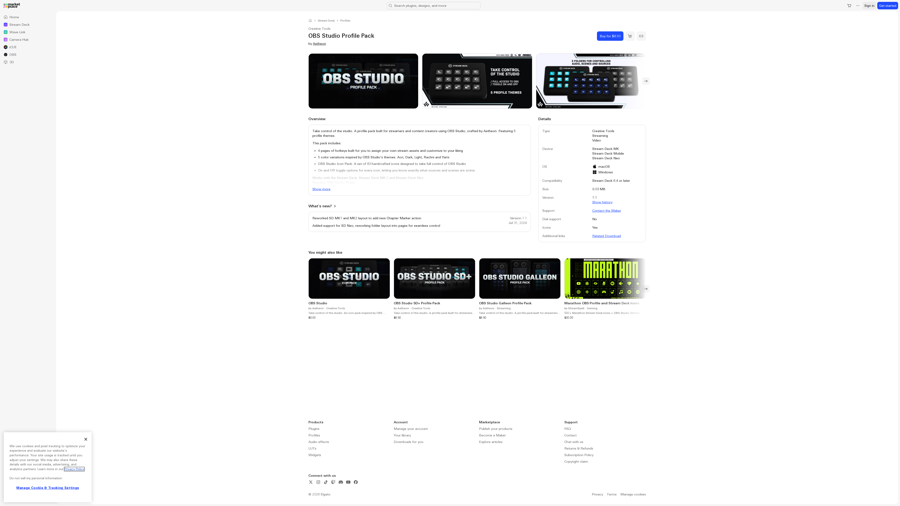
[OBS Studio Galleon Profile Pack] (520, 289)
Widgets (314, 455)
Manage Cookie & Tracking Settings (47, 488)
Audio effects (318, 442)
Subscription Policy (578, 455)
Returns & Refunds (578, 448)
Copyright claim (576, 461)
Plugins (313, 429)
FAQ (567, 429)
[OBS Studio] (349, 289)
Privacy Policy (74, 469)
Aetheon (319, 43)
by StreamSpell (574, 308)
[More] (858, 5)
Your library (402, 435)
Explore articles (490, 442)
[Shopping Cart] (849, 5)
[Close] (86, 439)
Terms (612, 494)
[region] (48, 467)
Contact (570, 435)
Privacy (597, 494)
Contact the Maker (606, 210)
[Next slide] (646, 81)
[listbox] (28, 39)
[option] (28, 17)
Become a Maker (492, 435)
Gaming (592, 308)
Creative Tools (335, 308)
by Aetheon (316, 308)
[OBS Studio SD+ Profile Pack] (434, 289)
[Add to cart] (630, 36)
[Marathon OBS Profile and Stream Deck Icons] (605, 289)
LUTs (312, 448)
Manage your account (411, 429)
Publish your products (495, 429)
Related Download (606, 236)
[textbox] (419, 159)
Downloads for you (408, 442)
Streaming (504, 308)
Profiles (314, 435)
